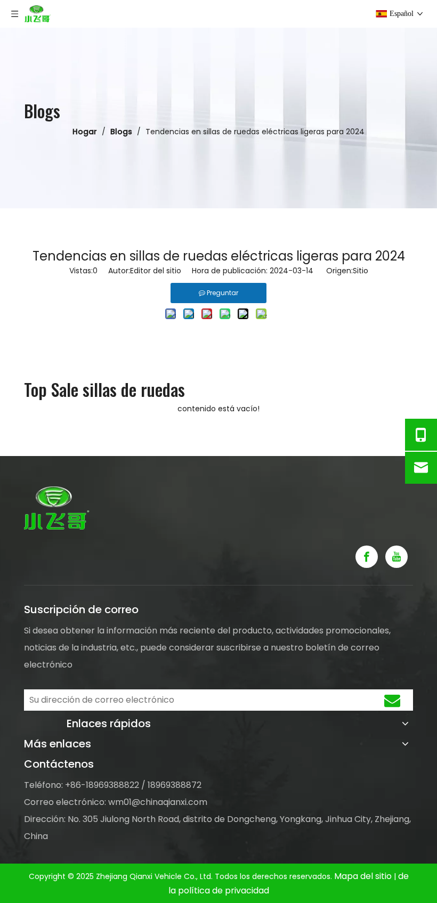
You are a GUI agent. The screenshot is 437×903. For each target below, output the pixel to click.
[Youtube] (396, 557)
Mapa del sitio (364, 876)
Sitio (360, 270)
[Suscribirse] (392, 700)
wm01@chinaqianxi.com (157, 802)
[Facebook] (366, 557)
